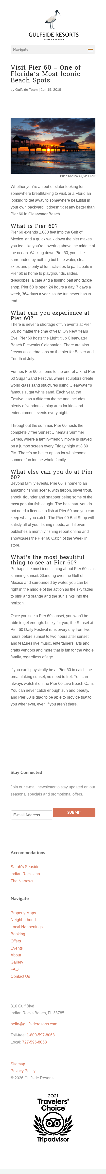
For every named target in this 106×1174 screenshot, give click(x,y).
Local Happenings (27, 927)
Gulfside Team (26, 89)
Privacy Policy (23, 1071)
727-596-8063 (34, 1042)
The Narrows (22, 881)
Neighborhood (23, 920)
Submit (74, 812)
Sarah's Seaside (25, 867)
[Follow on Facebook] (14, 837)
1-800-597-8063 (41, 1035)
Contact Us (20, 976)
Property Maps (23, 913)
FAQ (14, 969)
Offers (16, 941)
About (16, 955)
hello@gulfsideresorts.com (34, 1024)
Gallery (17, 962)
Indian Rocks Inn (25, 874)
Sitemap (18, 1064)
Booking (18, 934)
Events (17, 948)
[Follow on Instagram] (24, 837)
